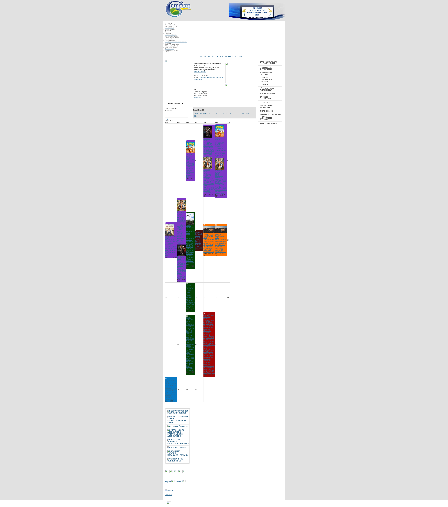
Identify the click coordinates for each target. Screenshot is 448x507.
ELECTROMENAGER (267, 93)
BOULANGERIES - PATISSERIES (266, 73)
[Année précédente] (165, 119)
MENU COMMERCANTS (268, 123)
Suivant (248, 113)
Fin (195, 116)
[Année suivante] (168, 119)
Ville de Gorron (176, 504)
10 (230, 113)
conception (244, 504)
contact (236, 504)
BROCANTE (264, 85)
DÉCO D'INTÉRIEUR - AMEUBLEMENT (267, 89)
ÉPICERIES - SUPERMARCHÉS (266, 98)
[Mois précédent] (166, 119)
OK (167, 108)
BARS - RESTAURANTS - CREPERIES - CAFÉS (269, 63)
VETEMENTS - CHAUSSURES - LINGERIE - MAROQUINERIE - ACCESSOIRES (270, 117)
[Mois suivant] (169, 119)
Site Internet (198, 79)
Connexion (168, 495)
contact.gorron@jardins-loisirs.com (211, 77)
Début (196, 113)
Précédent (203, 113)
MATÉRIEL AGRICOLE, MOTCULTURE (268, 106)
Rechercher (173, 108)
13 (243, 113)
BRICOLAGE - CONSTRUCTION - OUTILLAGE (266, 79)
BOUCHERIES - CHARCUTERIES (266, 68)
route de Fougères (200, 72)
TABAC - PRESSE (266, 111)
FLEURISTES (265, 102)
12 (238, 113)
